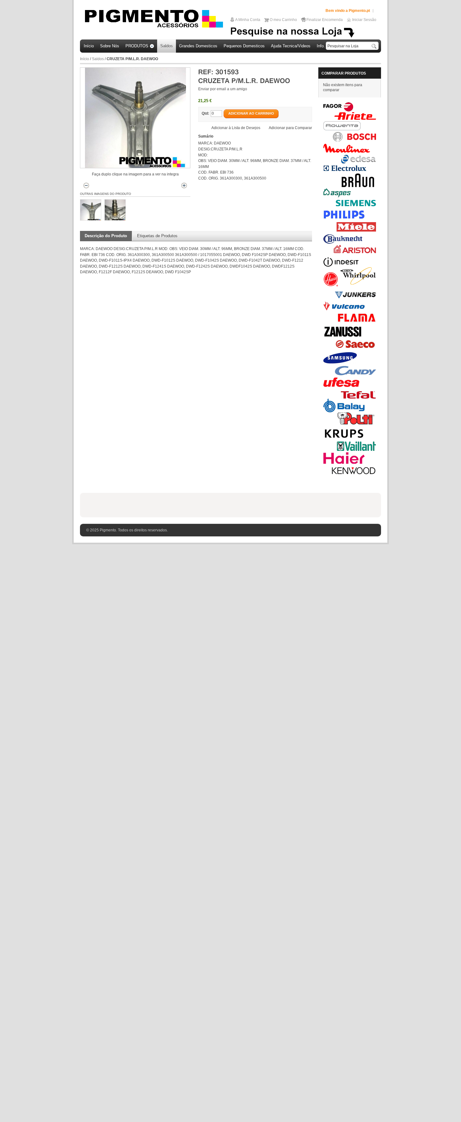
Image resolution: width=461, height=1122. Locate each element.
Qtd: (205, 113)
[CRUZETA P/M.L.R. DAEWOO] (90, 210)
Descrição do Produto (106, 235)
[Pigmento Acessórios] (154, 18)
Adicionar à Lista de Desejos (235, 128)
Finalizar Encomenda (324, 20)
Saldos (98, 59)
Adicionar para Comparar (290, 128)
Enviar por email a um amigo (222, 89)
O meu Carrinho (283, 20)
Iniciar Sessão (364, 20)
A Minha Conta (247, 20)
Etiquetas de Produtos (157, 235)
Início (84, 59)
